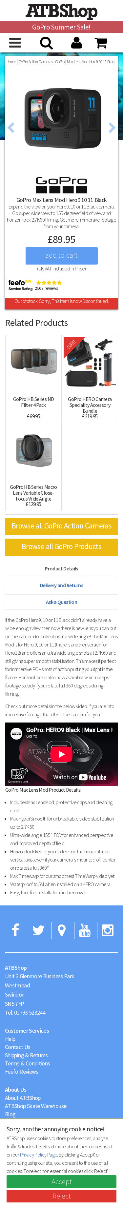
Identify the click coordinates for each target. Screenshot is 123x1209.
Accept (61, 1181)
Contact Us (18, 1047)
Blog (10, 1114)
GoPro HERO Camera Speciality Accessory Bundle (90, 405)
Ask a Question (61, 602)
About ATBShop (23, 1097)
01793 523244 (29, 1012)
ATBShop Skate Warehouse (35, 1106)
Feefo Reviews (21, 1071)
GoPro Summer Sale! (61, 27)
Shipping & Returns (26, 1055)
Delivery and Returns (61, 585)
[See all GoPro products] (61, 184)
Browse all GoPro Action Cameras (61, 525)
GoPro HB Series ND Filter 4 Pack (33, 402)
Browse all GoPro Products (61, 546)
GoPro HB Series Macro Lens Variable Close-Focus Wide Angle (33, 493)
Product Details (61, 568)
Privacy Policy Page (38, 1154)
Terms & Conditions (27, 1063)
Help (10, 1038)
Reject (61, 1195)
